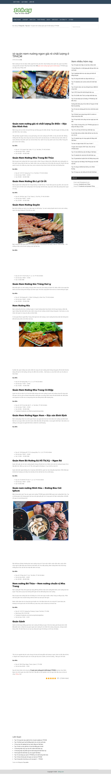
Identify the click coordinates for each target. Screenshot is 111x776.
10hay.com (61, 771)
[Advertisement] (40, 41)
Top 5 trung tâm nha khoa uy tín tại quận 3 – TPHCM (28, 759)
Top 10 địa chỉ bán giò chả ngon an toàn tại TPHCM (28, 757)
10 (16, 674)
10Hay (55, 11)
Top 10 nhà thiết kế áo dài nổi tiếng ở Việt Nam (83, 152)
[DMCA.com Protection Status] (4, 775)
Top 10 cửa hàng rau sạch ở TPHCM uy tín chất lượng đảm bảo (31, 755)
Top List (21, 762)
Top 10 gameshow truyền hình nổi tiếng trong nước (85, 158)
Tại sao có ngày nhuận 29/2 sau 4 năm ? (82, 143)
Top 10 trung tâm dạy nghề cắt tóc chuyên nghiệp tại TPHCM (30, 740)
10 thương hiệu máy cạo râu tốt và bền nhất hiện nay (28, 748)
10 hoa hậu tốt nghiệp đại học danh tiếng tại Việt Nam (28, 744)
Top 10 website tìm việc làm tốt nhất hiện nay (83, 155)
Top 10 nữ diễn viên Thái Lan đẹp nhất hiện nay (84, 95)
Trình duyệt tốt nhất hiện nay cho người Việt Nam (27, 752)
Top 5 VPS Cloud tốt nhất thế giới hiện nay (82, 92)
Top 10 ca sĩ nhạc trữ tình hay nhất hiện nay (83, 130)
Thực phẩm (25, 762)
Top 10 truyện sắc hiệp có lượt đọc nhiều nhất (83, 65)
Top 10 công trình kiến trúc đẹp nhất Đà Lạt (82, 78)
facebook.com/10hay (84, 184)
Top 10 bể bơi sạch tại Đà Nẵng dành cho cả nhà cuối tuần (30, 742)
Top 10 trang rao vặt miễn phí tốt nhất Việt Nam (84, 172)
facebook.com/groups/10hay (87, 186)
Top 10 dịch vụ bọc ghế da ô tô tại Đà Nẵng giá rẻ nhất (28, 746)
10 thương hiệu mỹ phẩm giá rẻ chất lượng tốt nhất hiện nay (30, 750)
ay (18, 674)
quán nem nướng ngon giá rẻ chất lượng (48, 66)
